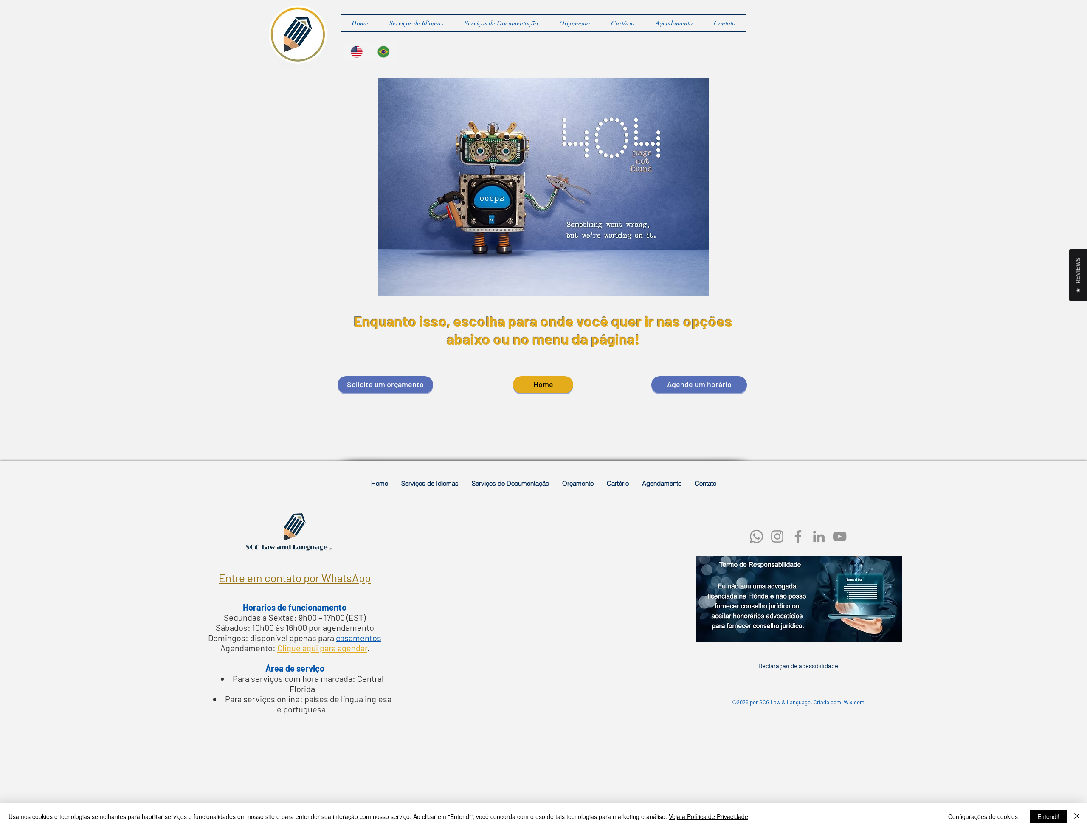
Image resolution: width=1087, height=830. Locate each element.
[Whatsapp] (756, 536)
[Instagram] (777, 536)
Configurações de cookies (983, 816)
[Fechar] (1077, 816)
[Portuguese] (383, 51)
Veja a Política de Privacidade (708, 816)
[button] (416, 23)
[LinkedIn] (819, 536)
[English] (357, 51)
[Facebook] (798, 536)
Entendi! (1048, 816)
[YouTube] (839, 536)
